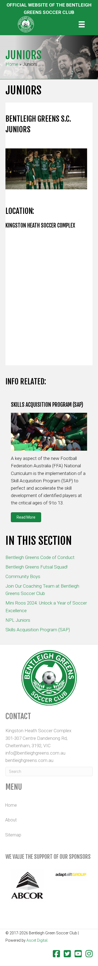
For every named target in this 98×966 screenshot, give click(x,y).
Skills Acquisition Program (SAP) (37, 629)
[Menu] (81, 24)
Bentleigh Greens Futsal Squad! (36, 567)
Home (11, 64)
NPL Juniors (17, 620)
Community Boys (22, 576)
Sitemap (13, 835)
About (11, 820)
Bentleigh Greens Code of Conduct (40, 557)
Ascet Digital (36, 940)
